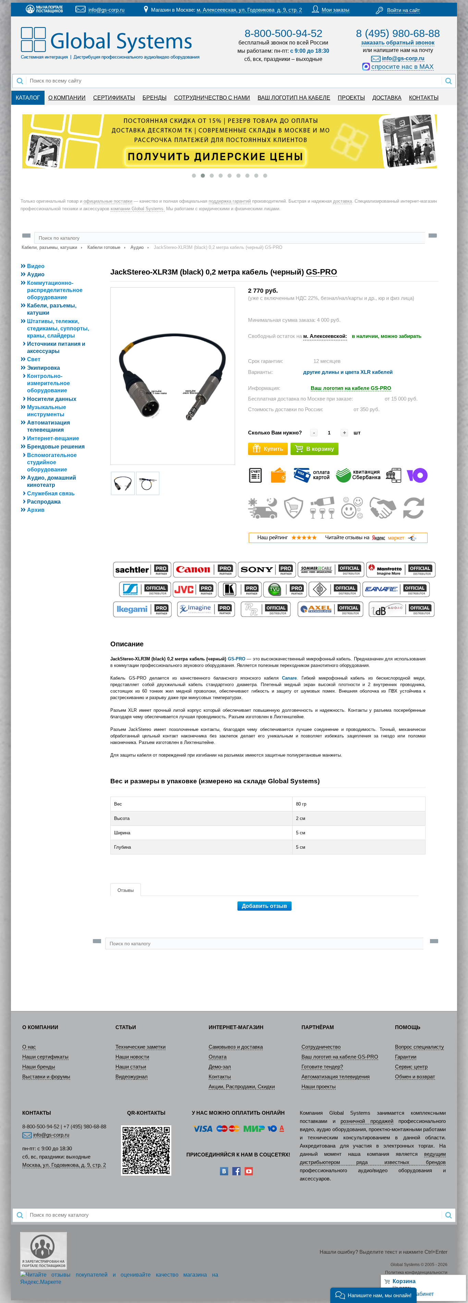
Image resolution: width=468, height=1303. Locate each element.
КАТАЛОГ (28, 98)
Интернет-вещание (53, 438)
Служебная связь (51, 493)
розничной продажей (367, 1121)
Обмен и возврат (415, 1076)
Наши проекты (318, 1086)
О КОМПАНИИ (67, 98)
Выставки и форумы (46, 1076)
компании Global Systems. (138, 208)
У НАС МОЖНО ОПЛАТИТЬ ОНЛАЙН (238, 1113)
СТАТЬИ (125, 1027)
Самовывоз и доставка (236, 1047)
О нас (29, 1047)
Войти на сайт (403, 10)
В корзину (320, 449)
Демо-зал (220, 1067)
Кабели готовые (103, 247)
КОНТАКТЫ (424, 98)
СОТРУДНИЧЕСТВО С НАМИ (212, 98)
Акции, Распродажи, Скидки (242, 1086)
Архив (36, 510)
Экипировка (43, 368)
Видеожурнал (131, 1076)
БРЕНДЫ (155, 98)
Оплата (217, 1057)
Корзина (404, 1281)
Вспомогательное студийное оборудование (52, 462)
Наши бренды (38, 1067)
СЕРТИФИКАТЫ (114, 98)
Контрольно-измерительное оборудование (48, 383)
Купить (273, 449)
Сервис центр (411, 1067)
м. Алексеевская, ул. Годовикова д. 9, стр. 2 (249, 10)
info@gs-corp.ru (106, 10)
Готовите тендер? (322, 1067)
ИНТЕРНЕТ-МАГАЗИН (236, 1027)
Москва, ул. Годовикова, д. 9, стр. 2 (64, 1165)
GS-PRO (321, 271)
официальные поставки (108, 201)
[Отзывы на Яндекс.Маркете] (338, 541)
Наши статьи (130, 1067)
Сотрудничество (321, 1047)
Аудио (137, 247)
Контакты (220, 1076)
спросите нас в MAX (402, 66)
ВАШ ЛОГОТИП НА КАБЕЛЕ (294, 98)
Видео (36, 266)
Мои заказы (335, 10)
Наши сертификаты (45, 1057)
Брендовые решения (56, 447)
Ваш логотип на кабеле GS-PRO (339, 1057)
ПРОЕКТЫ (351, 98)
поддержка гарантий (230, 201)
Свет (33, 359)
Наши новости (132, 1057)
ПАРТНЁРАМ (317, 1027)
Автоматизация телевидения (335, 1076)
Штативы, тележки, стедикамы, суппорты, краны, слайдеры (58, 328)
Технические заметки (140, 1047)
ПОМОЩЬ (407, 1027)
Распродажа (44, 502)
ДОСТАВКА (387, 98)
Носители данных (51, 399)
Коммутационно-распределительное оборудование (55, 290)
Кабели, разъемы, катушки (49, 247)
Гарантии (405, 1057)
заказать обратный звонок (397, 43)
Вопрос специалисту (419, 1047)
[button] (373, 1295)
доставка (342, 201)
